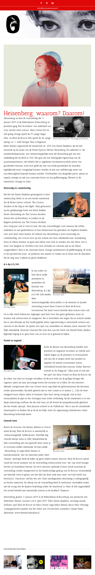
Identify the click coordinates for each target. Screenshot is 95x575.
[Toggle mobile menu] (90, 14)
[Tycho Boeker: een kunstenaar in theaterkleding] (13, 556)
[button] (5, 562)
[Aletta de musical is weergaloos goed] (59, 556)
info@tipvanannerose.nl (47, 8)
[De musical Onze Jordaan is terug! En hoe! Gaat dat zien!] (82, 556)
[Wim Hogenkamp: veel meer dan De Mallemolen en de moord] (36, 556)
